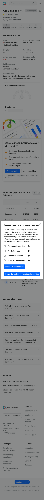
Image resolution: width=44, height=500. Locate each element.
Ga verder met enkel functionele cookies (22, 274)
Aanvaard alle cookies (14, 267)
